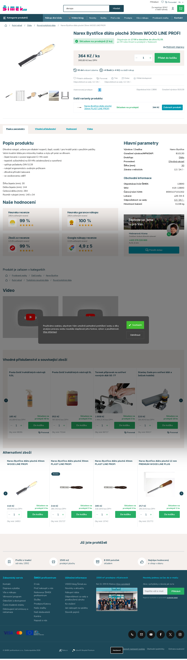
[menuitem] (53, 18)
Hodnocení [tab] (71, 129)
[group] (28, 493)
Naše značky (40, 607)
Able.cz (65, 650)
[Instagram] (180, 633)
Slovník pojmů (72, 612)
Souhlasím (137, 325)
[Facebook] (161, 633)
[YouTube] (151, 633)
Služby (37, 599)
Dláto (181, 157)
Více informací (50, 332)
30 (182, 165)
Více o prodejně (123, 584)
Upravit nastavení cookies (134, 649)
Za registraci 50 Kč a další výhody (159, 8)
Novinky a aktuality (74, 588)
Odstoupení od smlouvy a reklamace (15, 611)
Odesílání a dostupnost (14, 600)
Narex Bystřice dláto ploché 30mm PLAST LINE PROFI (98, 107)
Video (90, 129)
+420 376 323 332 (132, 634)
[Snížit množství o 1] (136, 57)
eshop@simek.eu (141, 634)
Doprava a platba (11, 588)
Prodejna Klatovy (42, 603)
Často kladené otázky (13, 604)
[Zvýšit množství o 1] (150, 57)
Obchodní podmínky (155, 649)
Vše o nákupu (9, 592)
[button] (6, 400)
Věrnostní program (12, 596)
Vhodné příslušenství (45, 129)
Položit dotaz (155, 250)
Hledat (116, 8)
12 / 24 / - (179, 199)
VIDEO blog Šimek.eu (76, 584)
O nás (37, 584)
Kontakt (7, 584)
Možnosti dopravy (175, 47)
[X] (170, 634)
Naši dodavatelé (42, 612)
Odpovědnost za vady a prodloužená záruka (76, 598)
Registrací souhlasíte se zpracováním (160, 598)
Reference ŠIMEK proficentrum (42, 594)
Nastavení (117, 650)
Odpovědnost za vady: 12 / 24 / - (86, 82)
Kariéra (37, 616)
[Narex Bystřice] (99, 90)
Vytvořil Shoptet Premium (84, 650)
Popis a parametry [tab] (15, 129)
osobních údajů (172, 598)
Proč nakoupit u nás (43, 588)
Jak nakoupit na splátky (76, 607)
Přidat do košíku (167, 58)
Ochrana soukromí (176, 649)
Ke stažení (70, 603)
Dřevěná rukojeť (176, 161)
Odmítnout (135, 335)
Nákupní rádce (72, 592)
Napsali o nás (40, 620)
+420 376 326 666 (138, 240)
